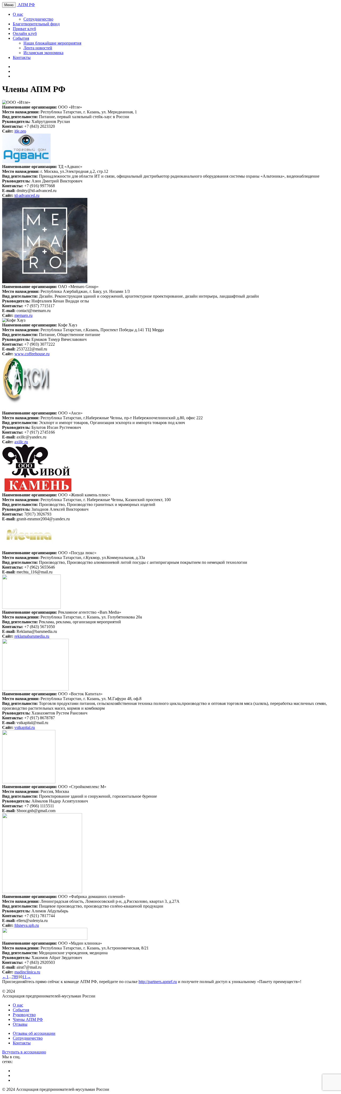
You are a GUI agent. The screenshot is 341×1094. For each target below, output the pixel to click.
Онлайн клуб (25, 33)
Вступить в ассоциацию (24, 1052)
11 (24, 977)
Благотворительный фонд (36, 24)
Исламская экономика (43, 52)
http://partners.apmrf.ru (158, 981)
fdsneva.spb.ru (26, 925)
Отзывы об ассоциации (34, 1033)
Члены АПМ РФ (28, 1019)
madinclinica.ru (27, 972)
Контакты (22, 57)
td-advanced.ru (26, 195)
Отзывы (20, 1024)
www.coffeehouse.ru (32, 354)
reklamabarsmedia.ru (31, 636)
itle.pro (20, 131)
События (21, 38)
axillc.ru (21, 442)
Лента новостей (37, 48)
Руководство (24, 1014)
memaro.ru (23, 315)
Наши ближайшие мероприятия (52, 43)
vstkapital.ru (24, 727)
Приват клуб (24, 28)
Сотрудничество (38, 19)
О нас (18, 14)
